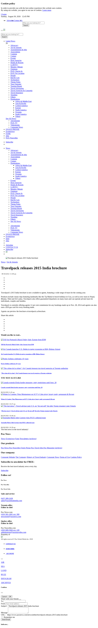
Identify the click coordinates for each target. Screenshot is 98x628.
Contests (14, 54)
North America (21, 110)
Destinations (15, 99)
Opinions (14, 69)
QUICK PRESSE (12, 129)
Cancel (4, 597)
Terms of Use (65, 457)
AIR (2, 562)
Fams (17, 439)
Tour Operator (16, 84)
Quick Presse (26, 448)
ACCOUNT (10, 553)
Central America (21, 106)
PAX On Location (17, 73)
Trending (14, 95)
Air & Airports (16, 48)
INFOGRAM (6, 579)
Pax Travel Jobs (37, 448)
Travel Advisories (17, 88)
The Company (20, 457)
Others (13, 97)
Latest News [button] (10, 41)
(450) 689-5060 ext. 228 (10, 530)
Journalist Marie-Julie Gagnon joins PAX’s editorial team (17, 422)
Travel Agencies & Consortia (21, 91)
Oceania (18, 112)
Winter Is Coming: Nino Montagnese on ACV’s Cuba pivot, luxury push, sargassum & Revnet (28, 399)
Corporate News (17, 127)
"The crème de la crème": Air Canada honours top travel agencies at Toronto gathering (26, 373)
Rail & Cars (15, 78)
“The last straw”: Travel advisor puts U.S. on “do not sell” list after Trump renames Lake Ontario (29, 411)
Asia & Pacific (20, 103)
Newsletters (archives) (28, 439)
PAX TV (14, 123)
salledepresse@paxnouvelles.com (13, 532)
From (3, 604)
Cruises (13, 56)
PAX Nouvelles (12, 138)
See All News (11, 119)
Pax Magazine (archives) (53, 448)
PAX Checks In (16, 71)
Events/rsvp (10, 131)
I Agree (4, 14)
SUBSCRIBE (10, 549)
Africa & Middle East (23, 101)
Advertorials (15, 121)
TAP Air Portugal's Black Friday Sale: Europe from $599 (17, 344)
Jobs (7, 136)
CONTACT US (12, 247)
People (13, 75)
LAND (3, 570)
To (2, 601)
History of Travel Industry (36, 457)
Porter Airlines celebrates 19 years (11, 363)
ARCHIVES (6, 583)
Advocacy (14, 45)
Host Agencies (16, 60)
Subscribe (9, 142)
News (8, 148)
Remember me (9, 617)
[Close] (2, 592)
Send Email (6, 619)
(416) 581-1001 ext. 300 (10, 514)
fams (7, 239)
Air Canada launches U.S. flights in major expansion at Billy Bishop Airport (23, 354)
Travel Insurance (17, 93)
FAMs (8, 134)
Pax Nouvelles (15, 448)
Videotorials (15, 125)
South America (21, 114)
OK (10, 597)
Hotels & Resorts (17, 63)
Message (4, 613)
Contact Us (18, 20)
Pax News (5, 448)
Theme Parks (15, 82)
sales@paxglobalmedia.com (11, 501)
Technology (15, 80)
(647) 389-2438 (7, 498)
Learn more (46, 10)
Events (13, 58)
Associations (15, 52)
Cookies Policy (76, 457)
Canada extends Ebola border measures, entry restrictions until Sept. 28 (21, 387)
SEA (3, 566)
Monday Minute (17, 67)
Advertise (10, 20)
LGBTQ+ (14, 65)
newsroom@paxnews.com (11, 516)
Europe (18, 108)
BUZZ (3, 574)
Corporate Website (8, 457)
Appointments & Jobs (19, 50)
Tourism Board (16, 86)
